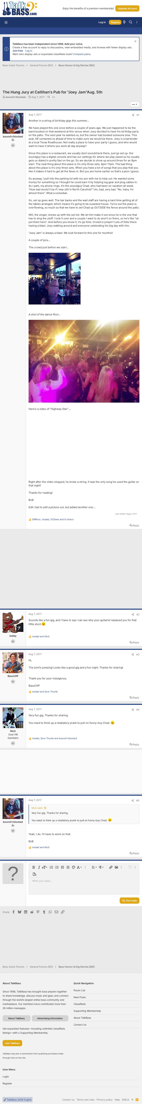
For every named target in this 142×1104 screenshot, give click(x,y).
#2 (137, 614)
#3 (137, 654)
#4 (137, 709)
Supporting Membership (87, 1010)
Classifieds (80, 1003)
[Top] (132, 1099)
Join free (17, 50)
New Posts (80, 997)
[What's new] (124, 22)
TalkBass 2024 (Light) (19, 1099)
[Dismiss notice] (135, 41)
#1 (138, 114)
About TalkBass (82, 1017)
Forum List (79, 990)
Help (117, 1099)
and (41, 636)
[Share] (133, 115)
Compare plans (81, 54)
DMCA (125, 1099)
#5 (137, 800)
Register (7, 1083)
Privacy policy (105, 1099)
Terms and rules (86, 1099)
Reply (136, 525)
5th (53, 97)
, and (54, 738)
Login (6, 1076)
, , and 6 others (53, 519)
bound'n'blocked (16, 97)
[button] (6, 22)
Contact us (80, 1024)
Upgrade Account (127, 8)
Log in (28, 50)
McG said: (37, 807)
